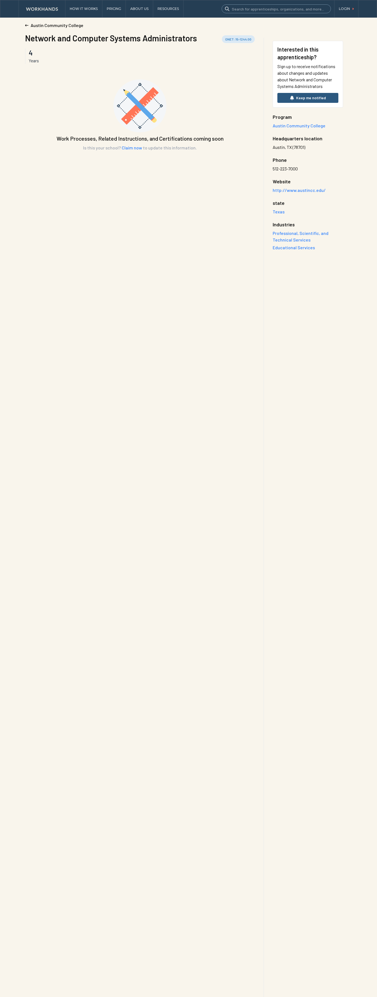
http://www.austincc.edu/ (299, 190)
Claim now (132, 147)
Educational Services (294, 247)
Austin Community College (299, 125)
